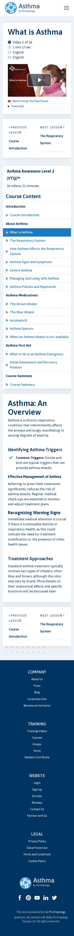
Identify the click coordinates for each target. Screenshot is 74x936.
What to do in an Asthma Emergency (36, 354)
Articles (37, 796)
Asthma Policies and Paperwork (33, 287)
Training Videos (37, 731)
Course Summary (22, 385)
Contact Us (37, 809)
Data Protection (37, 847)
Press (37, 685)
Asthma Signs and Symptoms (31, 262)
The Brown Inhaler (23, 304)
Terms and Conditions (37, 854)
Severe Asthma (21, 270)
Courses (37, 737)
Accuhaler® (18, 320)
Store (37, 750)
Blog (37, 692)
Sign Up (37, 789)
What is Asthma (21, 232)
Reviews (37, 802)
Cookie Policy (37, 861)
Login (37, 782)
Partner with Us (37, 815)
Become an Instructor (37, 705)
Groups (37, 744)
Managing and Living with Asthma (34, 278)
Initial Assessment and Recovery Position (33, 364)
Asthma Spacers (21, 328)
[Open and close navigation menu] (66, 8)
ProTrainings (57, 912)
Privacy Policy (37, 841)
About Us (37, 679)
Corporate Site (37, 699)
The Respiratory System (27, 241)
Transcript (17, 106)
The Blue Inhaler (22, 312)
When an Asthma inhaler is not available (39, 337)
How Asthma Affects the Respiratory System (37, 251)
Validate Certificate (37, 757)
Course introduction (24, 215)
